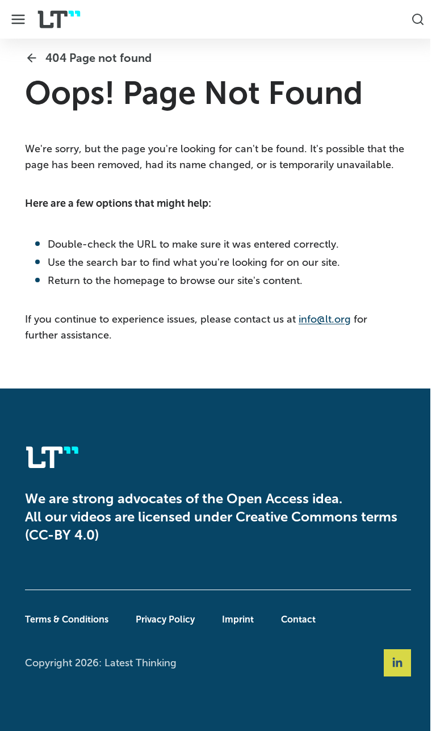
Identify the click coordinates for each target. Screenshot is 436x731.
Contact (295, 619)
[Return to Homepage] (59, 19)
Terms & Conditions (64, 619)
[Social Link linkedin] (394, 662)
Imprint (235, 619)
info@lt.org (322, 319)
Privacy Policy (162, 619)
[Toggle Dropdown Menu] (18, 19)
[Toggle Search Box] (412, 19)
